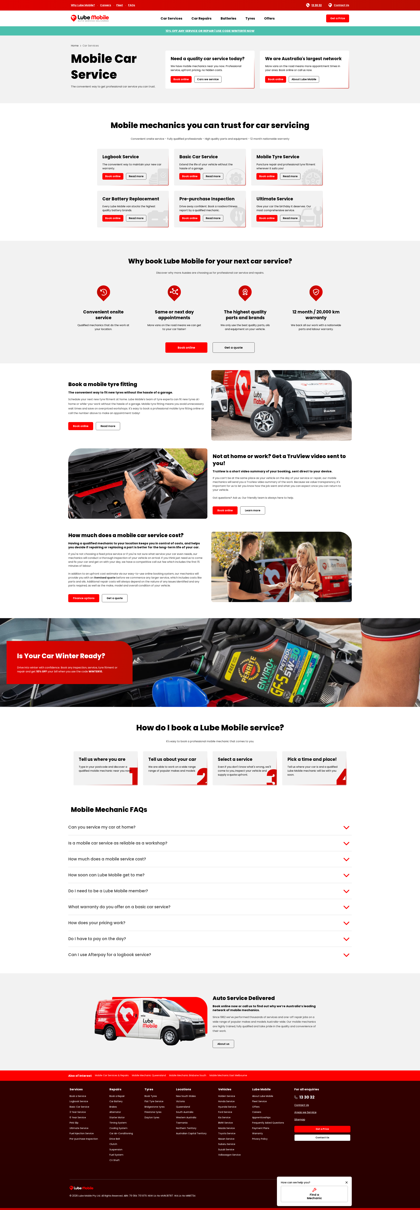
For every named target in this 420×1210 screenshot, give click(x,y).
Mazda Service (226, 1128)
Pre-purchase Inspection (84, 1138)
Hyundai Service (227, 1106)
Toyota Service (226, 1133)
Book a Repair (117, 1096)
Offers (269, 18)
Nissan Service (226, 1138)
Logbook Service (79, 1101)
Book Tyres (151, 1096)
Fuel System (116, 1154)
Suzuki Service (226, 1149)
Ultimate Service (79, 1128)
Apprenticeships (261, 1117)
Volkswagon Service (229, 1154)
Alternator (115, 1112)
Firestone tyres (153, 1112)
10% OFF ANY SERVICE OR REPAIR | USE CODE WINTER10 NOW (210, 31)
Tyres (250, 18)
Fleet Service (259, 1101)
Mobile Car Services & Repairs (112, 1075)
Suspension (115, 1149)
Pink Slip (74, 1122)
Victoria (180, 1101)
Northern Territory (186, 1128)
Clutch (113, 1144)
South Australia (184, 1112)
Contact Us (341, 5)
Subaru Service (226, 1144)
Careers (105, 5)
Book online (181, 79)
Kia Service (224, 1117)
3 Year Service (78, 1112)
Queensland (183, 1106)
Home (75, 45)
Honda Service (226, 1101)
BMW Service (225, 1122)
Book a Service (78, 1096)
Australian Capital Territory (191, 1133)
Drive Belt (114, 1138)
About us (223, 1044)
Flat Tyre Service (154, 1101)
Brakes (113, 1106)
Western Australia (186, 1117)
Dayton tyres (152, 1117)
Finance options (83, 598)
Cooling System (118, 1128)
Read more (136, 176)
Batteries (228, 18)
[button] (210, 827)
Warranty (257, 1133)
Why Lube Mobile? (83, 5)
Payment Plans (260, 1128)
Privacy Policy (260, 1138)
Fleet (119, 5)
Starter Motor (117, 1117)
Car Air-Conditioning (121, 1133)
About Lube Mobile (304, 79)
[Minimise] (346, 1182)
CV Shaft (114, 1160)
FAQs (131, 5)
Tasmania (182, 1122)
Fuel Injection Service (82, 1133)
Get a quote (115, 598)
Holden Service (226, 1096)
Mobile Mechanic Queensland (149, 1075)
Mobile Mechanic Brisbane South (187, 1075)
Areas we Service (305, 1112)
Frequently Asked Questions (268, 1122)
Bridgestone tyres (155, 1106)
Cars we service (208, 79)
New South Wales (186, 1096)
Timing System (118, 1122)
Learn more (252, 510)
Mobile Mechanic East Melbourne (228, 1075)
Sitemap (299, 1119)
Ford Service (225, 1112)
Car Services (171, 18)
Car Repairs (201, 18)
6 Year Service (78, 1117)
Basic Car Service (79, 1106)
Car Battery (116, 1101)
